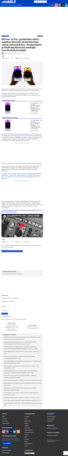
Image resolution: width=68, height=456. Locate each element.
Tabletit (26, 423)
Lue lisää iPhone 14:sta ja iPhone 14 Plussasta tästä (15, 210)
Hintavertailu (12, 5)
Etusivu (4, 416)
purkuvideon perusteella (14, 134)
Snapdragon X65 (19, 251)
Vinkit (26, 418)
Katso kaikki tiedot (34, 113)
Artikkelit (19, 5)
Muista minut (5, 310)
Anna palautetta (50, 418)
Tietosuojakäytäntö (6, 450)
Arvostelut (27, 416)
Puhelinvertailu (5, 423)
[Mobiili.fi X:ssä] (63, 5)
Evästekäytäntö (5, 452)
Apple (26, 437)
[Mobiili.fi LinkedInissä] (66, 5)
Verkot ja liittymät (28, 430)
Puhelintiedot (4, 5)
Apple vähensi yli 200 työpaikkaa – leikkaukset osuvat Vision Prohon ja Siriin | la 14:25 (22, 380)
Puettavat (27, 425)
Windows (27, 439)
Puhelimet (4, 418)
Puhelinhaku (5, 421)
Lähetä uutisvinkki (51, 416)
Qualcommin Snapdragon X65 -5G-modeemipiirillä (20, 135)
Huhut (26, 446)
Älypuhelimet (28, 421)
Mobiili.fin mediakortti (52, 428)
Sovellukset (27, 427)
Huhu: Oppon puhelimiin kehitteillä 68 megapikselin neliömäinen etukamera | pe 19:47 (22, 400)
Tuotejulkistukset (28, 443)
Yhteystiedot (50, 421)
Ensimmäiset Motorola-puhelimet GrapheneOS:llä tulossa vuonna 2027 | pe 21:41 (21, 397)
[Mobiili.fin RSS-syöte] (18, 431)
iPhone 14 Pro (4, 251)
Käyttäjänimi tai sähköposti (8, 301)
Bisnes (26, 441)
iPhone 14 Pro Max (11, 251)
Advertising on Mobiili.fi (52, 435)
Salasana (3, 306)
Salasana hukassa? (6, 316)
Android (26, 434)
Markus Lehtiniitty (7, 53)
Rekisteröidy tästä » (21, 319)
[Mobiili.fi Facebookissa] (59, 5)
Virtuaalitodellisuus (29, 432)
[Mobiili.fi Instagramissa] (56, 5)
